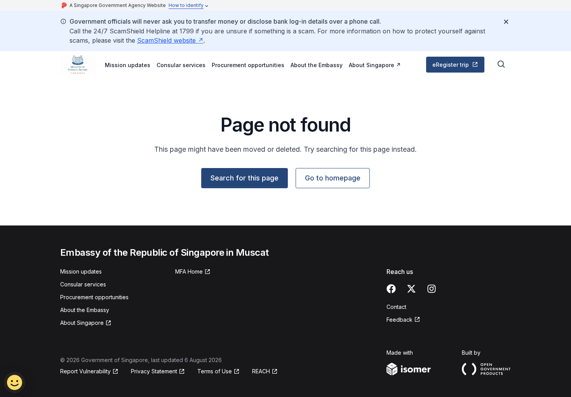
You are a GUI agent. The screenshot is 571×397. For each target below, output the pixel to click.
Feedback (399, 319)
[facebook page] (391, 288)
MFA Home (189, 271)
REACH (261, 371)
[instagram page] (431, 288)
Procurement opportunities (248, 65)
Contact (396, 306)
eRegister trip (450, 64)
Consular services (181, 65)
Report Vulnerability (85, 371)
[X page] (411, 288)
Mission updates (127, 65)
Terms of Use (214, 371)
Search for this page (245, 178)
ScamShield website (166, 40)
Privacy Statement (154, 371)
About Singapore (371, 65)
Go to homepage (332, 178)
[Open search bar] (501, 64)
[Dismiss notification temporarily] (506, 21)
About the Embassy (317, 65)
